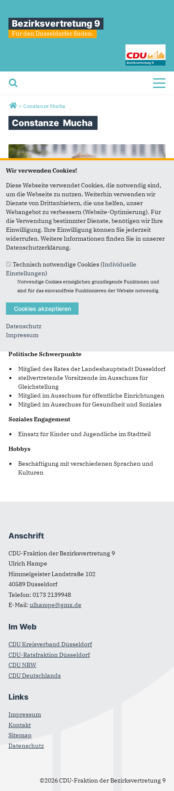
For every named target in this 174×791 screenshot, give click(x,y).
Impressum (22, 335)
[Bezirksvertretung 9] (12, 105)
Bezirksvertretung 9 (56, 23)
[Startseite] (145, 48)
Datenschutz (23, 326)
